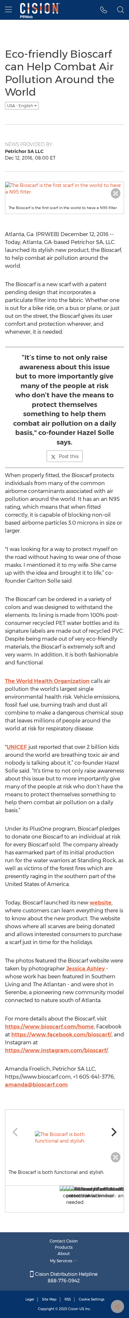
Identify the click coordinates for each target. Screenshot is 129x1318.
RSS (67, 1299)
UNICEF (17, 747)
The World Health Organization (47, 681)
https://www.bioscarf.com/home (49, 1027)
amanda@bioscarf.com (36, 1085)
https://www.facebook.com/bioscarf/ (61, 1034)
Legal (29, 1299)
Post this (68, 456)
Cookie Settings (92, 1299)
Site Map (49, 1299)
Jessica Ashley (85, 969)
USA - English (20, 105)
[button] (103, 10)
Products (64, 1247)
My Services (61, 1260)
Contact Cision (64, 1241)
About (64, 1253)
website (100, 903)
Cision (73, 1309)
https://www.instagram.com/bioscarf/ (56, 1050)
